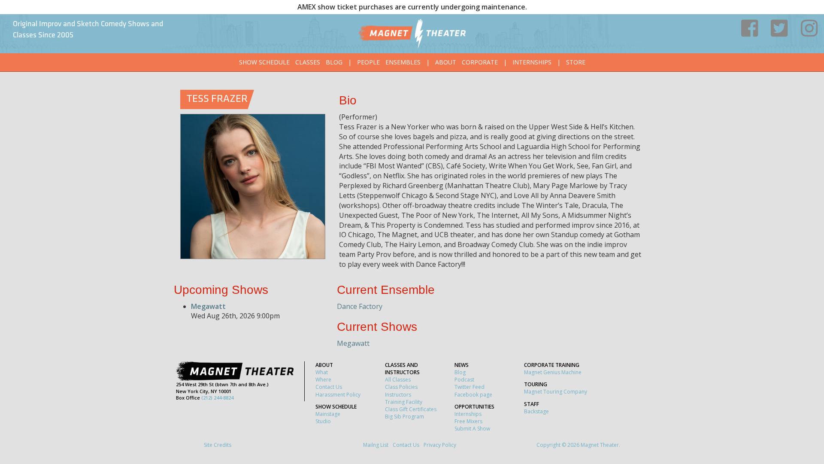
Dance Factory (359, 306)
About (445, 62)
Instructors (398, 394)
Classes (307, 62)
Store (575, 62)
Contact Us (328, 387)
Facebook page (473, 394)
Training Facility (403, 402)
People (368, 62)
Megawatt (208, 306)
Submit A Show (472, 428)
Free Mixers (468, 421)
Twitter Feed (469, 387)
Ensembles (403, 62)
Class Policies (401, 387)
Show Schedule (264, 62)
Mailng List (375, 445)
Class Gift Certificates (410, 409)
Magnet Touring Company (555, 391)
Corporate (480, 62)
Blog (334, 62)
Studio (323, 421)
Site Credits (217, 445)
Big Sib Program (404, 416)
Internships (531, 62)
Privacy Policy (440, 445)
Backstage (536, 411)
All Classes (398, 379)
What (321, 372)
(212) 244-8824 (217, 397)
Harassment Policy (337, 394)
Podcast (464, 379)
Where (323, 379)
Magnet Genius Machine (553, 372)
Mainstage (327, 414)
